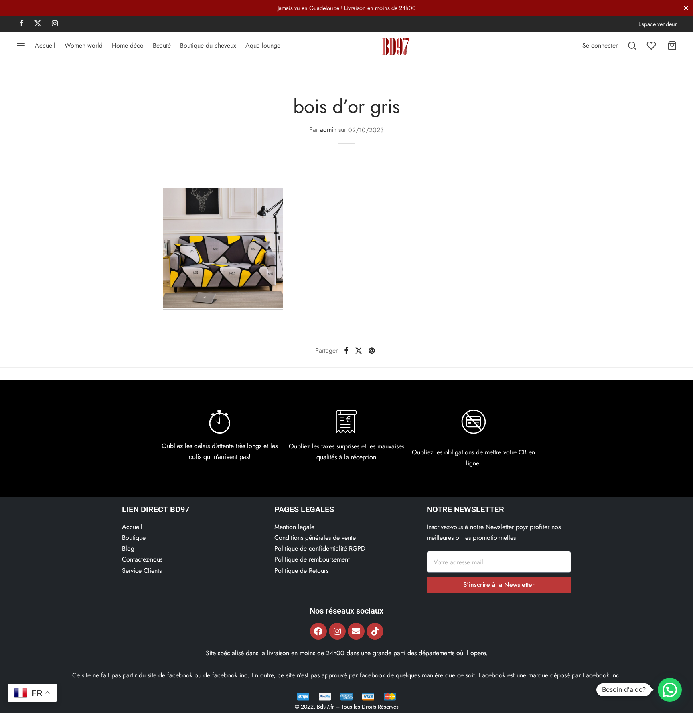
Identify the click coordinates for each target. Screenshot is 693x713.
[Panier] (672, 45)
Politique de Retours (301, 570)
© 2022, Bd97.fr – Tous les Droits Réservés (347, 707)
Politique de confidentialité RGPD (319, 548)
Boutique (134, 537)
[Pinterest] (371, 351)
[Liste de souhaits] (652, 45)
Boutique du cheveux (208, 45)
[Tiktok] (375, 631)
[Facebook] (21, 24)
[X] (38, 24)
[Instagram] (55, 24)
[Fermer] (686, 8)
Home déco (128, 45)
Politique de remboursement (312, 559)
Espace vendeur (657, 24)
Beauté (162, 45)
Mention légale (294, 526)
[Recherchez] (632, 45)
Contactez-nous (142, 559)
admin (328, 130)
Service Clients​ (142, 570)
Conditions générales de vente (315, 537)
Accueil (45, 45)
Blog (128, 548)
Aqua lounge (262, 45)
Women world (84, 45)
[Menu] (21, 45)
